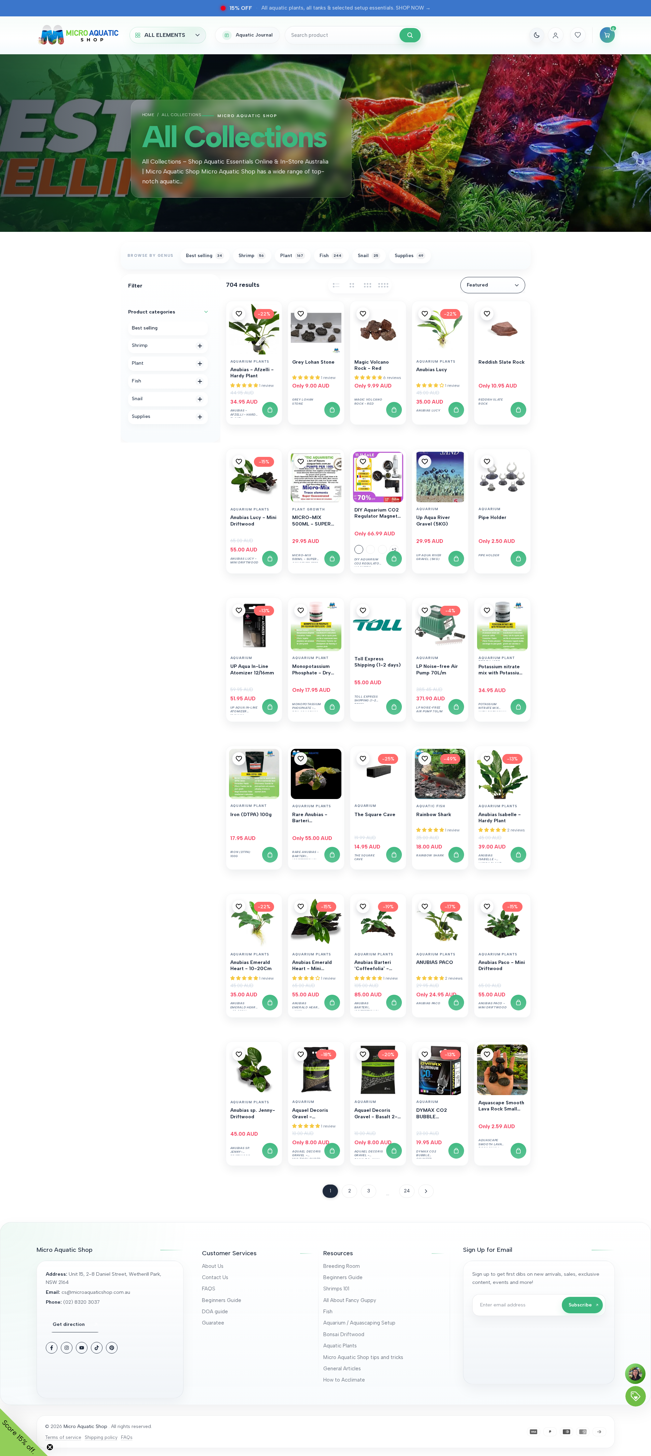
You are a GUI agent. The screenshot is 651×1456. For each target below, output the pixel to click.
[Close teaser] (49, 1447)
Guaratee (213, 1323)
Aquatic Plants (340, 1346)
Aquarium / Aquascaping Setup (359, 1323)
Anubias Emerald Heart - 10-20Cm (251, 965)
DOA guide (215, 1311)
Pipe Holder (492, 517)
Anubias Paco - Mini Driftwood (501, 965)
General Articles (342, 1369)
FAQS (208, 1289)
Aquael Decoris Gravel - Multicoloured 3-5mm (312, 1113)
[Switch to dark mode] (536, 35)
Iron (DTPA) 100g (251, 814)
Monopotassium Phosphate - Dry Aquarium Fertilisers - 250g (313, 669)
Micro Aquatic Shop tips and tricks (363, 1357)
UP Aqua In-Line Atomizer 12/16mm (252, 669)
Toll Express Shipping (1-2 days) (377, 662)
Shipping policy (101, 1437)
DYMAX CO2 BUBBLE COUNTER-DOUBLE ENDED (440, 1113)
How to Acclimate (344, 1380)
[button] (238, 313)
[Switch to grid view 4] (383, 285)
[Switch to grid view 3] (368, 285)
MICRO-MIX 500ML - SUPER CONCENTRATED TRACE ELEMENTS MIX (314, 521)
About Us (212, 1266)
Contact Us (215, 1277)
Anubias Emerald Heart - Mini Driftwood (312, 966)
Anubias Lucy (431, 370)
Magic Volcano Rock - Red (371, 365)
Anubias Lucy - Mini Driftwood (253, 521)
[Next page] (426, 1191)
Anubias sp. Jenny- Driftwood (252, 1113)
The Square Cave (374, 814)
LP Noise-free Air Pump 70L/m (437, 669)
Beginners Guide (221, 1300)
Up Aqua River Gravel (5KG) (433, 521)
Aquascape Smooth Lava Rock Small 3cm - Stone (501, 1106)
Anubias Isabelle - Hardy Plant (499, 818)
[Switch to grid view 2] (352, 285)
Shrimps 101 (336, 1289)
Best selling (145, 328)
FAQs (127, 1437)
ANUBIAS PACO (434, 962)
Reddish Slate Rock (501, 362)
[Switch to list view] (336, 285)
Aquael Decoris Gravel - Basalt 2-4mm (375, 1113)
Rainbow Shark (433, 814)
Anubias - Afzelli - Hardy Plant (252, 373)
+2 (394, 549)
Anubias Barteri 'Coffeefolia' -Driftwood (372, 966)
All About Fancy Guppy (349, 1300)
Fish (328, 1311)
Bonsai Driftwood (343, 1334)
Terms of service (63, 1437)
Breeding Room (341, 1266)
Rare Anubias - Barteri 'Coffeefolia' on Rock (311, 818)
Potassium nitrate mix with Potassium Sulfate (501, 670)
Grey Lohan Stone (313, 362)
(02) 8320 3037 (81, 1302)
